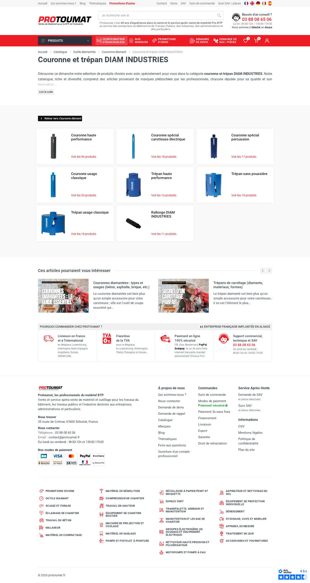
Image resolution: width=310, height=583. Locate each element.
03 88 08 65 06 (257, 19)
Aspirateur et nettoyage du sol (247, 492)
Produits (55, 41)
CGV (241, 426)
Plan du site (246, 450)
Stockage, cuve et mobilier (246, 518)
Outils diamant (57, 498)
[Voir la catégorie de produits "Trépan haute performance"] (133, 185)
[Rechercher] (219, 15)
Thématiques (97, 3)
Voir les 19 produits (243, 195)
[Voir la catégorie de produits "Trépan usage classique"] (53, 223)
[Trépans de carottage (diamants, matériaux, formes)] (183, 296)
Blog (83, 3)
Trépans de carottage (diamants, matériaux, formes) (238, 285)
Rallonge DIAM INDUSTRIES (163, 214)
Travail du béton (58, 520)
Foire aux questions (172, 445)
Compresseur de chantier (125, 498)
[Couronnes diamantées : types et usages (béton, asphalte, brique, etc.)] (63, 296)
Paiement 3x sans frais (214, 412)
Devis (173, 3)
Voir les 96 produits (83, 156)
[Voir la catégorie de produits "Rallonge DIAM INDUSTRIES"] (133, 223)
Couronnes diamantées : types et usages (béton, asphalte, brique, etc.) (121, 285)
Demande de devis (171, 407)
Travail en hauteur (120, 505)
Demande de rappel (171, 414)
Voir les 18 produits (163, 156)
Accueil (42, 3)
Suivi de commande (202, 3)
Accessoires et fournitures (247, 540)
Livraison (204, 424)
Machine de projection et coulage (125, 525)
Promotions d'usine (60, 491)
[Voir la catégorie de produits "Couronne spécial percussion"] (213, 146)
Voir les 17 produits (243, 156)
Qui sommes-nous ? (63, 3)
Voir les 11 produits (163, 234)
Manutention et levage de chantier (185, 520)
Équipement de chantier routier (123, 515)
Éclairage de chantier (62, 513)
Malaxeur (53, 527)
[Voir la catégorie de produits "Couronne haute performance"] (53, 146)
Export (202, 431)
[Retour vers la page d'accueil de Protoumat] (65, 21)
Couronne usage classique (84, 176)
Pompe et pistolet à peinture (127, 540)
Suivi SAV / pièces (229, 3)
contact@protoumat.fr (64, 437)
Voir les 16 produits (163, 195)
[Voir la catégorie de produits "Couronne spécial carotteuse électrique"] (133, 146)
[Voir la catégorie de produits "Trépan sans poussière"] (213, 185)
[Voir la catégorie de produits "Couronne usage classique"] (53, 185)
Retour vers (62, 118)
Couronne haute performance (83, 137)
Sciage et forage (58, 505)
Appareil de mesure (240, 526)
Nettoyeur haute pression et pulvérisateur (187, 544)
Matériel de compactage (64, 535)
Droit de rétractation (212, 443)
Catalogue (165, 420)
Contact (161, 3)
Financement (207, 418)
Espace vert (175, 501)
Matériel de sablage (121, 533)
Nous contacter (169, 401)
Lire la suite (46, 91)
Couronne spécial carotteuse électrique (168, 137)
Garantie (204, 437)
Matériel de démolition (123, 491)
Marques (164, 426)
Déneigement (235, 511)
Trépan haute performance (161, 176)
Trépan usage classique (90, 212)
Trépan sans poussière (249, 174)
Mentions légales (250, 433)
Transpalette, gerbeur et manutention (185, 510)
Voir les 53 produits (83, 195)
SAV (183, 3)
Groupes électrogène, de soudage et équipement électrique (184, 532)
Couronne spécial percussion (245, 137)
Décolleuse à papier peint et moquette (187, 492)
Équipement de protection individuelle (245, 503)
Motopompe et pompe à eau (186, 552)
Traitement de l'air (240, 533)
